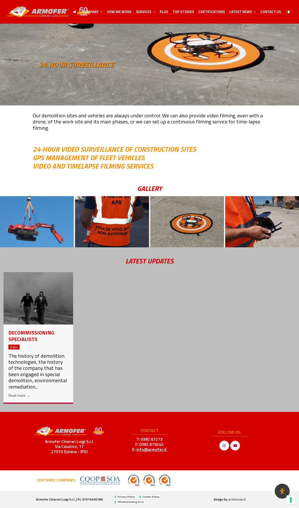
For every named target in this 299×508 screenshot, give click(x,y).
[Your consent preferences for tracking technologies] (290, 499)
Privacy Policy (126, 496)
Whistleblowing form (130, 502)
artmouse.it (237, 499)
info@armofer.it (151, 449)
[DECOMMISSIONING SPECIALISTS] (38, 298)
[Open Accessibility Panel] (282, 491)
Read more (19, 395)
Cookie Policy (150, 496)
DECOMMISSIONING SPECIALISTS (31, 336)
